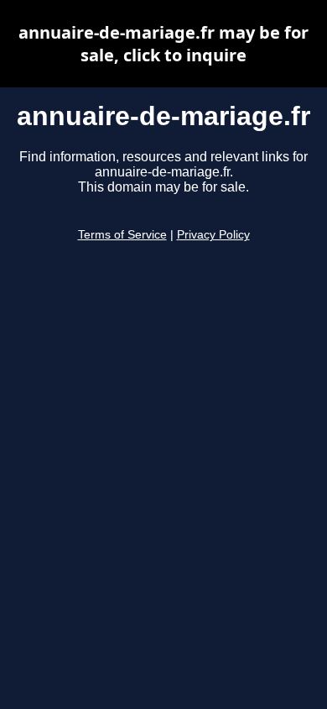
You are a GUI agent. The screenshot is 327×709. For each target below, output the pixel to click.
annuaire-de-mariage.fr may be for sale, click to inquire (163, 43)
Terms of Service (122, 234)
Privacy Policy (213, 234)
